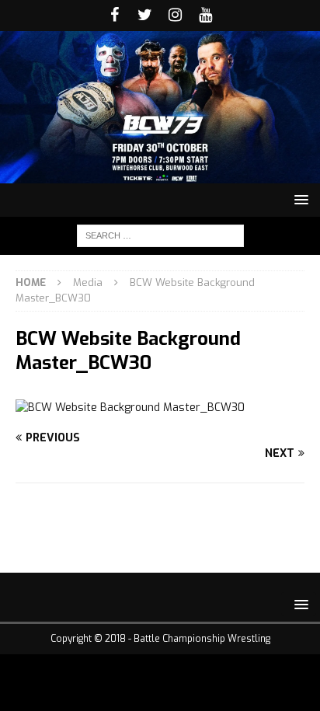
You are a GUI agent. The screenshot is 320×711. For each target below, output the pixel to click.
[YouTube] (205, 15)
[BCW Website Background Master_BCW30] (130, 407)
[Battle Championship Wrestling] (160, 173)
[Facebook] (114, 15)
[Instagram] (175, 15)
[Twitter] (144, 15)
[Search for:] (160, 235)
